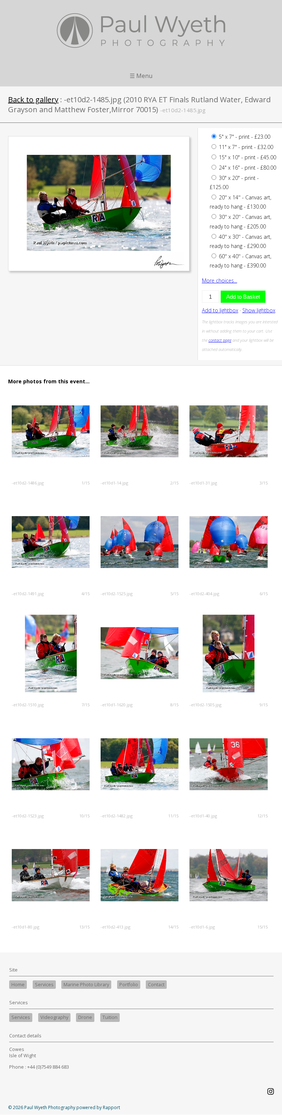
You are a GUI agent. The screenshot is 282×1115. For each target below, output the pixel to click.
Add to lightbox (220, 310)
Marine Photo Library (86, 984)
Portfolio (128, 984)
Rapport (111, 1107)
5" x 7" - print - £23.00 (243, 136)
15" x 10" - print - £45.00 (246, 157)
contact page (220, 340)
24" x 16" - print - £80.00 (246, 167)
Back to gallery (33, 99)
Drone (85, 1017)
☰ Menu (141, 76)
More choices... (219, 280)
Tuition (110, 1017)
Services (44, 984)
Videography (54, 1017)
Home (18, 984)
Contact (156, 984)
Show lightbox (258, 310)
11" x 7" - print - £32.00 (245, 146)
